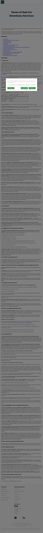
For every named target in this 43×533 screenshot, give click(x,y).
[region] (21, 84)
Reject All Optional (24, 88)
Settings (11, 88)
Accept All (32, 88)
